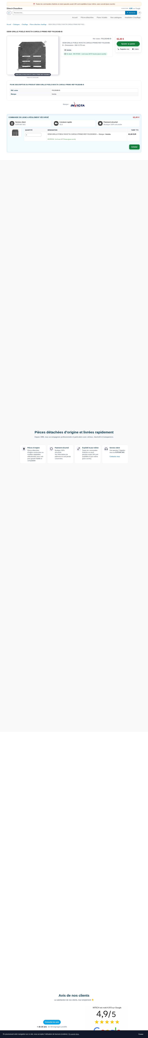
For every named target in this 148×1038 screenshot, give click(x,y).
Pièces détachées (87, 17)
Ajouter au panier (128, 44)
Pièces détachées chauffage (38, 24)
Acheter (134, 147)
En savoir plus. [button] (74, 1034)
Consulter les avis (52, 1022)
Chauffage (25, 24)
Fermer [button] (141, 1034)
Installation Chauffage (132, 17)
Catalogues (16, 24)
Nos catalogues (116, 17)
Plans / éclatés (102, 17)
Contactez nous (115, 456)
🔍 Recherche (131, 13)
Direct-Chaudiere (14, 8)
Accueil (75, 17)
